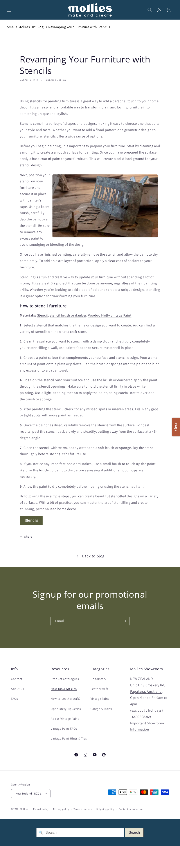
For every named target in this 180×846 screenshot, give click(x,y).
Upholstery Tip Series (66, 709)
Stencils (31, 520)
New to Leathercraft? (66, 699)
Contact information (130, 809)
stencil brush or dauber (68, 315)
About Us (17, 689)
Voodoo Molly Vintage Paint (109, 315)
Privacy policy (61, 809)
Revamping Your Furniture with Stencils (79, 27)
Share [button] (28, 536)
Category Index (101, 709)
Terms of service (83, 809)
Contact (16, 679)
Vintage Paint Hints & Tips (69, 738)
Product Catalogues (65, 679)
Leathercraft (99, 689)
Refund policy (41, 809)
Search (134, 832)
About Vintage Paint (65, 719)
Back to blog (93, 556)
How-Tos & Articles (64, 689)
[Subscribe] (124, 621)
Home (9, 27)
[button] (9, 10)
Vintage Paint (99, 699)
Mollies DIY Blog (31, 27)
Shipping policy (105, 809)
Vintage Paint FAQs (64, 729)
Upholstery (98, 679)
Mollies (24, 809)
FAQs (14, 699)
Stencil (42, 315)
